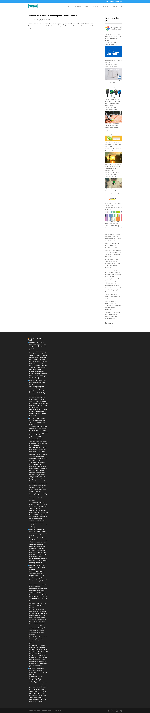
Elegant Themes (40, 710)
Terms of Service (109, 1)
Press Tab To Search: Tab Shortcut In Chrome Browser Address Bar (113, 144)
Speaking (78, 6)
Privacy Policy (118, 1)
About (69, 6)
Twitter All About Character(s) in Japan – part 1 (52, 15)
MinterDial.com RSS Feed (36, 339)
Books (86, 6)
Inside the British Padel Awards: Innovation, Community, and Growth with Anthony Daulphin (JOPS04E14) (113, 305)
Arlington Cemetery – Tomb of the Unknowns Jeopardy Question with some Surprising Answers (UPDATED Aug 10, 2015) (113, 168)
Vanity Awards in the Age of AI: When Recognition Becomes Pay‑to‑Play (112, 245)
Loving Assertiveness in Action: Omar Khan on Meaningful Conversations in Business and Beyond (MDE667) (113, 263)
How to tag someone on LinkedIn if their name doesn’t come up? (113, 60)
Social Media (49, 20)
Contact (114, 6)
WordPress (57, 710)
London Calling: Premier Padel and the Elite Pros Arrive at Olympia (113, 297)
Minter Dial (33, 20)
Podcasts (95, 6)
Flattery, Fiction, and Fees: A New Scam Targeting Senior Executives (113, 290)
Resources (105, 6)
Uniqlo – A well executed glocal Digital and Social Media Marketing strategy (112, 224)
